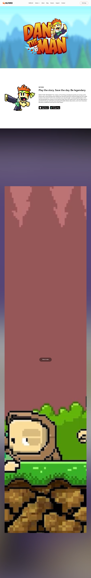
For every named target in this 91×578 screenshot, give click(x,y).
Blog (47, 3)
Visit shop (84, 3)
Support (57, 3)
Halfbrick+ (31, 3)
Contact (63, 3)
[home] (8, 3)
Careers (52, 3)
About (43, 3)
